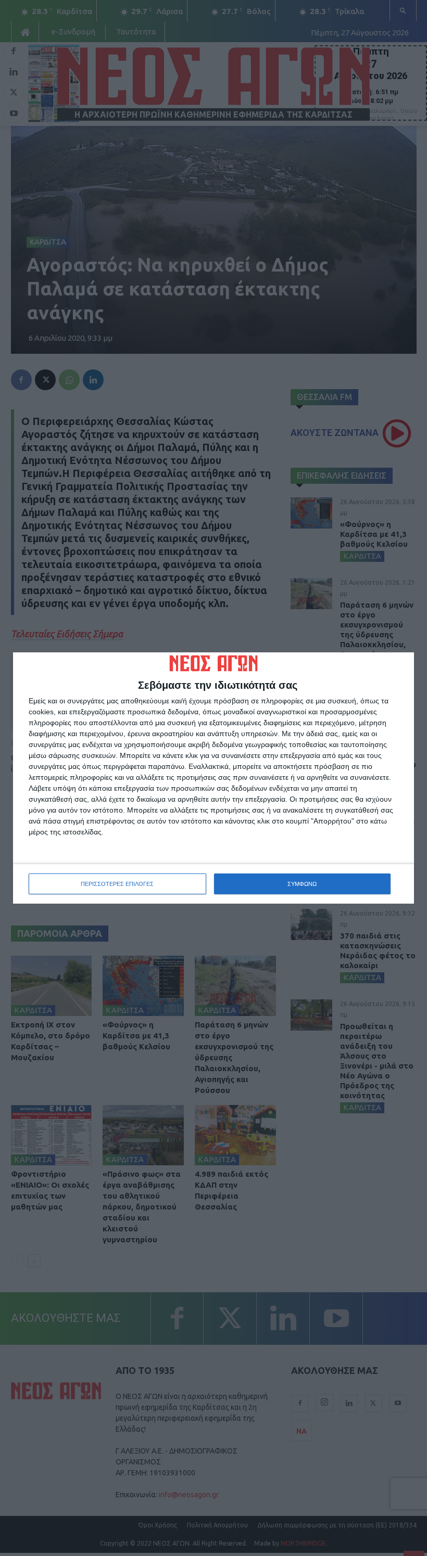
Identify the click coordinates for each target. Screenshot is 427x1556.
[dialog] (213, 778)
